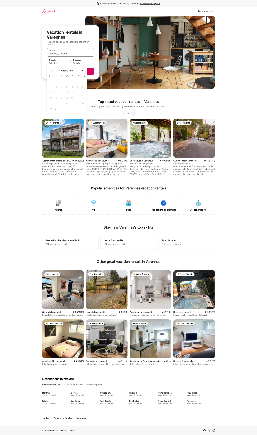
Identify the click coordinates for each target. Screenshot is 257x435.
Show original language (150, 3)
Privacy (64, 430)
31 (56, 109)
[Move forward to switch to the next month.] (82, 71)
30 (51, 109)
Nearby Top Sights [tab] (95, 384)
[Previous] (123, 113)
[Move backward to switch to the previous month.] (51, 71)
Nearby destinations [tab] (51, 384)
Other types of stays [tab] (73, 384)
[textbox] (58, 63)
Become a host (205, 11)
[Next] (133, 113)
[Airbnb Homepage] (49, 11)
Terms (73, 430)
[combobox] (70, 53)
